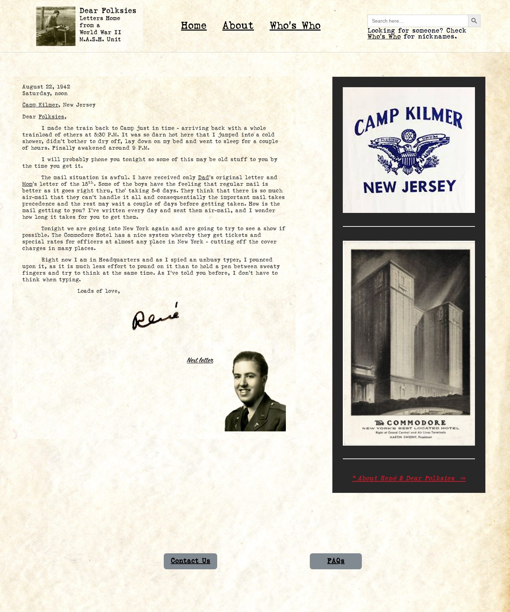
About (238, 25)
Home (194, 25)
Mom (27, 184)
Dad (203, 178)
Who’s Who (295, 25)
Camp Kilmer (40, 105)
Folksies (51, 117)
